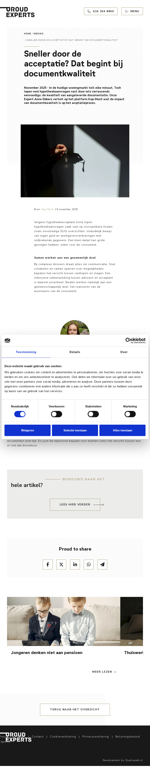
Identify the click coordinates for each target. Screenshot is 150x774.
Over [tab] (124, 352)
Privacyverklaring (95, 736)
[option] (63, 637)
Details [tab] (75, 352)
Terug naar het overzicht (75, 709)
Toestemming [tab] (26, 352)
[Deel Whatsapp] (89, 564)
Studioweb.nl (134, 760)
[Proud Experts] (15, 737)
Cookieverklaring (63, 736)
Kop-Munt (48, 209)
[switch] (56, 414)
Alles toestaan (122, 430)
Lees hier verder (75, 504)
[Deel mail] (102, 564)
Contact (38, 736)
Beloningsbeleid (127, 736)
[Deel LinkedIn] (75, 564)
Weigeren (27, 430)
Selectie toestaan (75, 430)
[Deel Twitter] (61, 564)
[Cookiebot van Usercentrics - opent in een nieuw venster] (128, 341)
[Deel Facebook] (48, 564)
